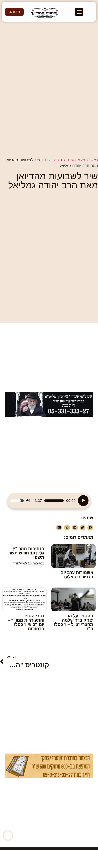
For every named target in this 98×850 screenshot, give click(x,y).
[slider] (54, 500)
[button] (79, 12)
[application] (49, 500)
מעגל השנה (76, 159)
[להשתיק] (28, 500)
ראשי (94, 159)
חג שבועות (53, 159)
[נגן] (83, 500)
